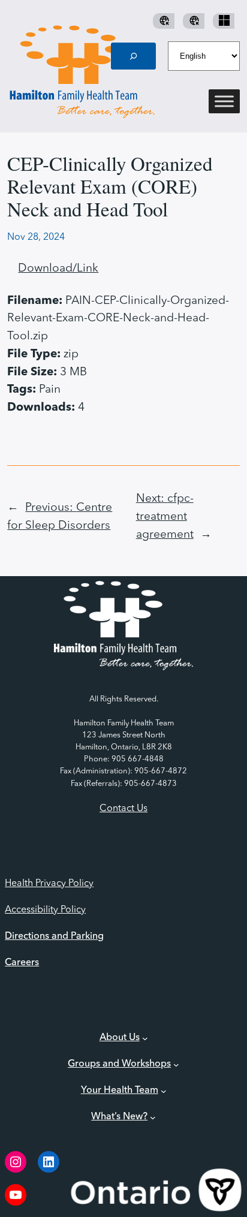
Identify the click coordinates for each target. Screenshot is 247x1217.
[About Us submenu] (145, 1038)
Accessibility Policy (45, 910)
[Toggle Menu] (224, 101)
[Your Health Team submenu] (164, 1091)
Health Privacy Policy (49, 883)
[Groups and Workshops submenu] (176, 1064)
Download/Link (58, 269)
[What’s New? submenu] (153, 1117)
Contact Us (123, 809)
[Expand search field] (133, 56)
